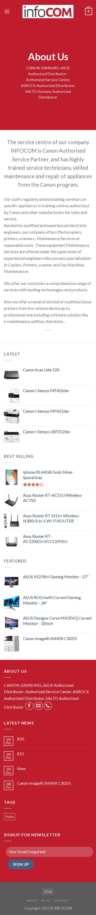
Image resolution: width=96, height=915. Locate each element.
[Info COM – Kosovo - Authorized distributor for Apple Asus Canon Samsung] (48, 11)
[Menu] (7, 11)
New (21, 768)
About (32, 900)
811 (20, 753)
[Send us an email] (38, 706)
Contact (62, 900)
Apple (9, 816)
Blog (45, 900)
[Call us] (48, 706)
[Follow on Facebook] (29, 706)
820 (20, 738)
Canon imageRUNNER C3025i (44, 783)
